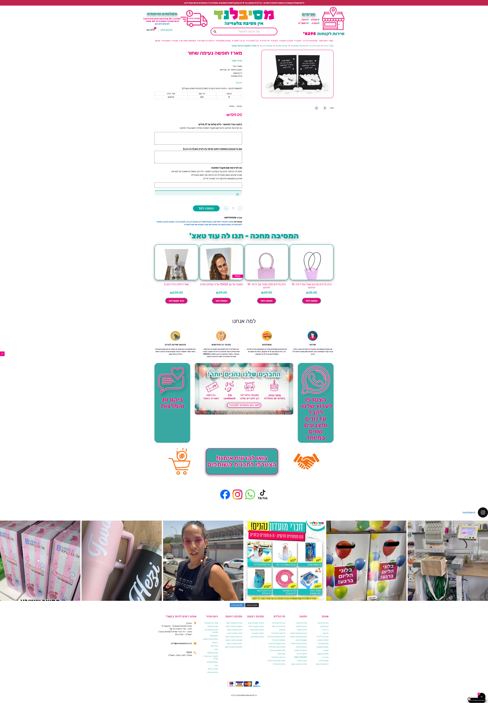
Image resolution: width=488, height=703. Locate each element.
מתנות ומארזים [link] (205, 221)
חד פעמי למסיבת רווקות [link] (233, 637)
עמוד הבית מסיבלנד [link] (211, 623)
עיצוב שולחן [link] (325, 626)
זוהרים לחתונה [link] (302, 630)
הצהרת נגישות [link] (213, 669)
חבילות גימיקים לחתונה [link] (299, 643)
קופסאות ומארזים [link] (188, 40)
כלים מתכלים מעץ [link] (322, 664)
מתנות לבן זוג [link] (266, 45)
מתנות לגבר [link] (180, 221)
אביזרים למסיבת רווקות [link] (234, 623)
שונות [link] (175, 40)
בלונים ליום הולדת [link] (279, 664)
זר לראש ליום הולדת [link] (278, 657)
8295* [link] (189, 652)
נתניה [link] (315, 23)
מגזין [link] (216, 665)
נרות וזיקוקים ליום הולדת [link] (276, 643)
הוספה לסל (206, 208)
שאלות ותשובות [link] (212, 653)
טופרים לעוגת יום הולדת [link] (277, 647)
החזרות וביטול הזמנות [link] (210, 639)
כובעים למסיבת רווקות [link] (234, 643)
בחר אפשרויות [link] (176, 300)
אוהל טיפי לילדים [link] (323, 637)
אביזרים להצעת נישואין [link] (299, 664)
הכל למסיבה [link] (253, 40)
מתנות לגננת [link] (168, 221)
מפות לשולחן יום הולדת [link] (277, 650)
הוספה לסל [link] (311, 300)
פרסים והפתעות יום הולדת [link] (276, 637)
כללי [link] (310, 45)
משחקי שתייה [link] (324, 661)
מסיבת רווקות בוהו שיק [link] (256, 623)
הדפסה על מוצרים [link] (207, 40)
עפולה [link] (314, 19)
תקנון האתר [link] (214, 636)
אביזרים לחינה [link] (302, 661)
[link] (2, 353)
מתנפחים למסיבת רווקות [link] (233, 647)
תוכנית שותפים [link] (213, 626)
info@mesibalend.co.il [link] (181, 643)
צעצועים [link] (166, 40)
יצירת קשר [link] (214, 646)
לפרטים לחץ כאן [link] (162, 24)
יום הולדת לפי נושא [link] (278, 626)
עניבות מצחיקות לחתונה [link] (298, 633)
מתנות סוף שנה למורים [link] (193, 224)
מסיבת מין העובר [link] (323, 654)
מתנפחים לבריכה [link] (310, 40)
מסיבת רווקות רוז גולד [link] (256, 626)
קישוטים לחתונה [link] (301, 640)
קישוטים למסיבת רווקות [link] (234, 626)
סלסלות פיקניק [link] (323, 640)
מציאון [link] (157, 40)
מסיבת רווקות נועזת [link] (257, 630)
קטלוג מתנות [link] (281, 45)
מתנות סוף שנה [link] (210, 224)
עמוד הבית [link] (329, 45)
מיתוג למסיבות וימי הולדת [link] (276, 661)
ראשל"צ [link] (302, 23)
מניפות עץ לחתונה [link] (300, 650)
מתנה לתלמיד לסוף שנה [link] (223, 221)
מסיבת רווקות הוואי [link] (257, 637)
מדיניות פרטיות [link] (212, 672)
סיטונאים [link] (166, 30)
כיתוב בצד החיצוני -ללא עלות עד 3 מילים (220, 124)
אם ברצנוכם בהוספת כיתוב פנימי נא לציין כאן (212, 148)
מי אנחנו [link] (215, 642)
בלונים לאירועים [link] (323, 623)
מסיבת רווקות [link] (287, 40)
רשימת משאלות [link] (212, 662)
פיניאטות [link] (282, 630)
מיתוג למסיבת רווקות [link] (234, 633)
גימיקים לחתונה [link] (301, 626)
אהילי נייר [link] (325, 657)
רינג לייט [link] (325, 630)
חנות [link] (318, 45)
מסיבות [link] (326, 650)
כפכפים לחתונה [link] (301, 647)
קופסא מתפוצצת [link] (323, 647)
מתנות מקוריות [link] (224, 224)
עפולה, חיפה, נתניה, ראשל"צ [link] (180, 655)
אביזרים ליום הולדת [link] (278, 623)
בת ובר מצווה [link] (239, 40)
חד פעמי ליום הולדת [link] (278, 633)
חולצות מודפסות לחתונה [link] (298, 637)
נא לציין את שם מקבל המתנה (226, 167)
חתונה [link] (298, 40)
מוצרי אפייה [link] (281, 654)
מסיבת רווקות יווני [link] (258, 633)
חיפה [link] (304, 19)
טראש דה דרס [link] (302, 654)
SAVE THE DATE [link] (300, 657)
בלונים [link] (275, 40)
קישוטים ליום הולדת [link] (278, 640)
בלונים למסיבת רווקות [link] (234, 630)
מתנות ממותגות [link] (224, 40)
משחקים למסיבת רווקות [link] (233, 640)
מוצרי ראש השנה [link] (326, 40)
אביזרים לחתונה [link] (301, 623)
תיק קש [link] (326, 633)
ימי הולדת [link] (266, 40)
